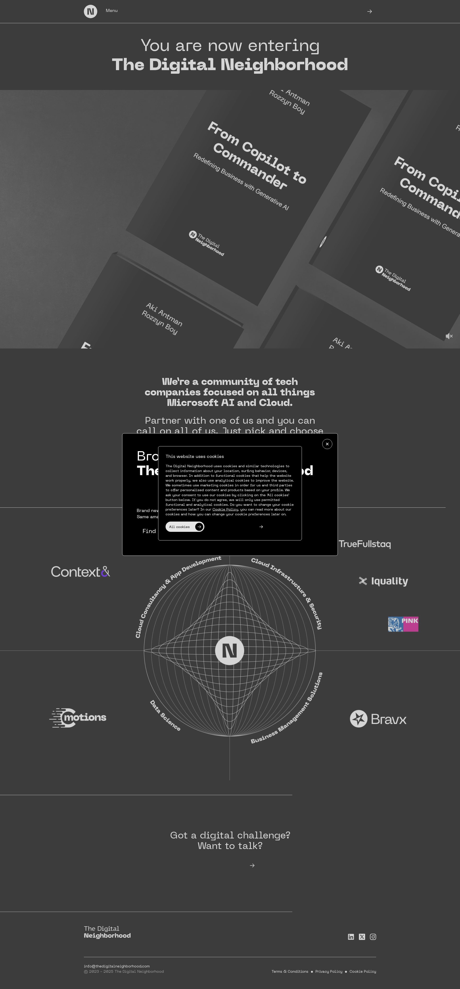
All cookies (179, 527)
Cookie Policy (225, 509)
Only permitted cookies (230, 527)
